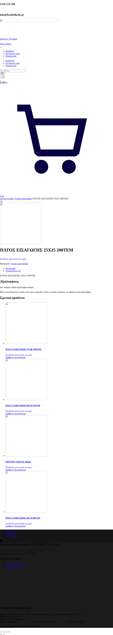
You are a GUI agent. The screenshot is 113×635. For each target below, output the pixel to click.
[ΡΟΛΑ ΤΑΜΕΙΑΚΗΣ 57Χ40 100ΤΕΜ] (26, 343)
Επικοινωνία (11, 56)
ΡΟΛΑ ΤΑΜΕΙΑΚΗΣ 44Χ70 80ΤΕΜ (23, 518)
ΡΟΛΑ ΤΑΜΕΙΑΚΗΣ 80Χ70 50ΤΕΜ (23, 405)
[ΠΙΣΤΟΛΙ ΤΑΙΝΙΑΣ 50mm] (26, 455)
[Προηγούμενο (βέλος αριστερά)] (1, 634)
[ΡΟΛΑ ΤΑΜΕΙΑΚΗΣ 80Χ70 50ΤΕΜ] (26, 399)
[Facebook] (1, 541)
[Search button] (2, 75)
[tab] (59, 268)
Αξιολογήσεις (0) (13, 271)
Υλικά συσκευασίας (19, 264)
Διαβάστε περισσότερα (16, 357)
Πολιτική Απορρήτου (15, 565)
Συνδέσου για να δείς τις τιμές (13, 259)
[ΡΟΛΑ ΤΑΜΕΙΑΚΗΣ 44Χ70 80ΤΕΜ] (26, 512)
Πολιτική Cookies (13, 567)
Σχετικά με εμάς (13, 53)
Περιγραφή (10, 268)
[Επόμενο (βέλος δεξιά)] (4, 634)
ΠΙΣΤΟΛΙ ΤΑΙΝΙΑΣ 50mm (18, 462)
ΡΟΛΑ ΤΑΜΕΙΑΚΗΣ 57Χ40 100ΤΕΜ (23, 349)
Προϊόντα (10, 51)
